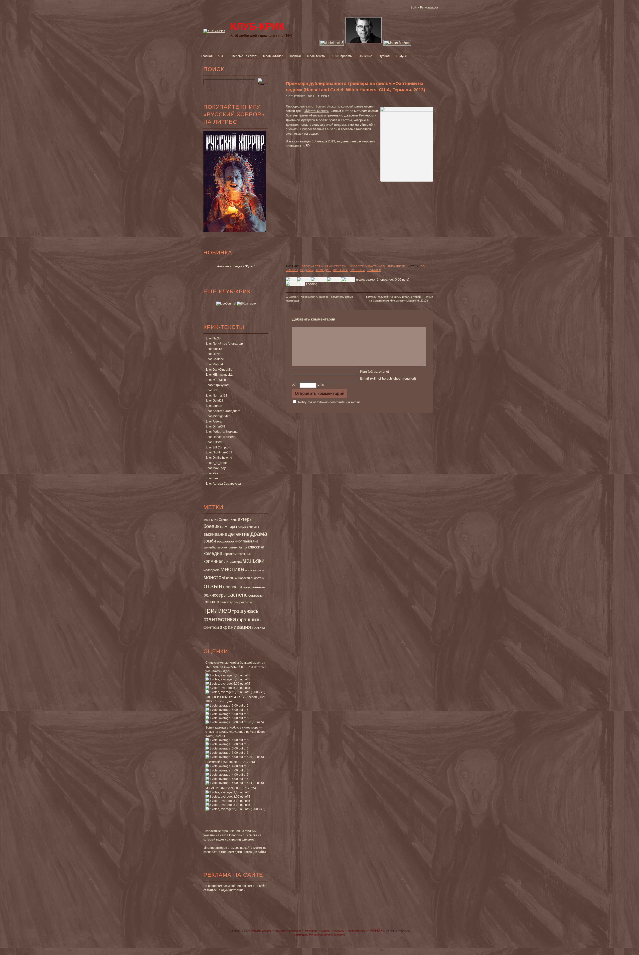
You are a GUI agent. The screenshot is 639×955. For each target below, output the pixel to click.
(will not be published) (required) (388, 378)
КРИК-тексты (336, 266)
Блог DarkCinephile (218, 369)
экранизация (235, 627)
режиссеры (215, 595)
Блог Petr (211, 473)
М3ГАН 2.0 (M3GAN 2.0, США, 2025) (230, 788)
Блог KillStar (213, 442)
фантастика (219, 619)
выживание (215, 534)
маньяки (253, 560)
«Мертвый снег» (316, 111)
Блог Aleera (213, 421)
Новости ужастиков (367, 266)
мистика (232, 568)
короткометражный (237, 554)
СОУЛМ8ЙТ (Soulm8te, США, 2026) (230, 762)
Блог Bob (211, 390)
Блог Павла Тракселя (220, 437)
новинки (232, 578)
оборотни (257, 578)
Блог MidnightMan (217, 416)
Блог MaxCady (215, 468)
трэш (237, 611)
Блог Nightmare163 (218, 452)
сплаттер (226, 602)
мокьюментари (254, 570)
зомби (209, 540)
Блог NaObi (213, 338)
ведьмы (243, 527)
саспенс (237, 595)
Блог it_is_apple (216, 463)
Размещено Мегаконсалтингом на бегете (319, 934)
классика (256, 547)
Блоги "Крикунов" (217, 385)
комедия (212, 553)
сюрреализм (243, 602)
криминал (213, 561)
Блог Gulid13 (214, 400)
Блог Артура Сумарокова (223, 483)
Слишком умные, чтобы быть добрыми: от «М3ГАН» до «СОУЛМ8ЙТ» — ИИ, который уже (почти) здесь (235, 667)
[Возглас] (319, 279)
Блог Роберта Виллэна (221, 431)
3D (423, 266)
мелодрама (211, 570)
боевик (211, 526)
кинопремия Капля (233, 547)
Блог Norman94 (216, 395)
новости (244, 578)
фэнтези (211, 627)
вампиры (228, 526)
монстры (214, 577)
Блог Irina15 (213, 349)
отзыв (212, 586)
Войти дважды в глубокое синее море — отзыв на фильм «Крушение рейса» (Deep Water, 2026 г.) (235, 732)
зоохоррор (225, 541)
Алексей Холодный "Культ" (236, 266)
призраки (232, 586)
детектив (239, 534)
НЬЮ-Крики (396, 266)
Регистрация (429, 7)
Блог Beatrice (214, 359)
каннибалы (211, 547)
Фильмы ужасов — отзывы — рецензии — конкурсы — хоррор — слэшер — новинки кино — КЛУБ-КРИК (317, 930)
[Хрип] (291, 279)
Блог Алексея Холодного (222, 411)
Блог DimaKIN (215, 426)
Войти (415, 7)
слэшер (211, 601)
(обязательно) (374, 371)
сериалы (255, 595)
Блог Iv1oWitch (215, 380)
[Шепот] (304, 279)
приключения (254, 587)
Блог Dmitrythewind (218, 457)
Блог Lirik (211, 478)
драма (258, 534)
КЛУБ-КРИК (210, 519)
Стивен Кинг (228, 520)
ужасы (252, 611)
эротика (258, 628)
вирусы (254, 527)
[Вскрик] (334, 279)
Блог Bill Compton (217, 447)
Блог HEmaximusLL (219, 374)
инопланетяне (246, 541)
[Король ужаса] (363, 43)
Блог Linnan (213, 406)
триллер (217, 610)
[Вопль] (348, 279)
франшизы (249, 619)
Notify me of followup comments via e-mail (329, 402)
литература (233, 561)
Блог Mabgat (214, 364)
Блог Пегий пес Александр (224, 343)
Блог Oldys (212, 354)
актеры (245, 519)
